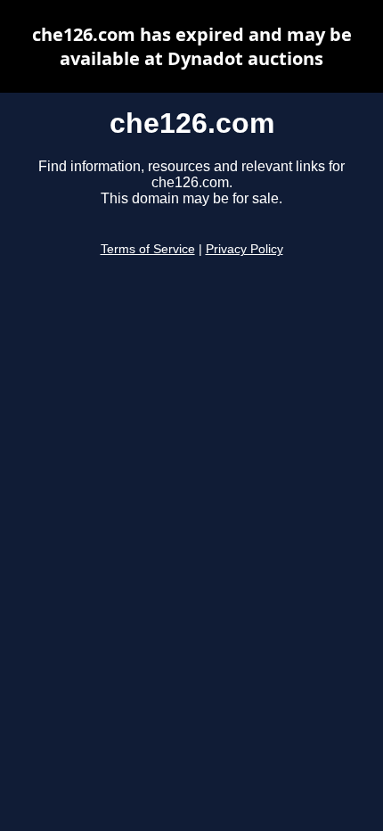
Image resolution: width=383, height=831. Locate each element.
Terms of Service (148, 249)
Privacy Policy (244, 249)
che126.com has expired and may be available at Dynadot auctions (192, 46)
